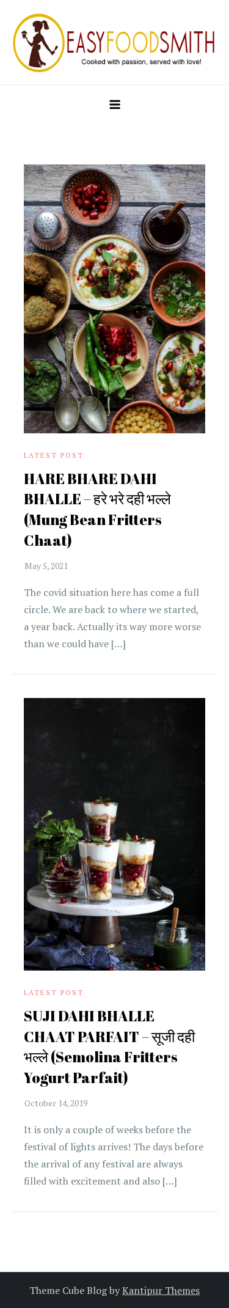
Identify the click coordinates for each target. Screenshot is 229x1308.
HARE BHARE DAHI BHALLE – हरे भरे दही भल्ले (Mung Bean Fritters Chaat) (97, 509)
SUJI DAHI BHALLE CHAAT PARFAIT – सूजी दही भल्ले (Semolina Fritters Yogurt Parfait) (109, 1046)
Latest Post (54, 455)
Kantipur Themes (161, 1290)
